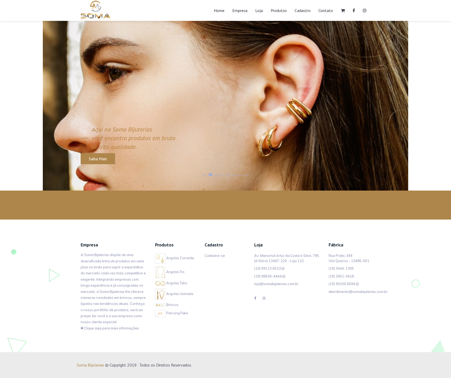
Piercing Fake (176, 313)
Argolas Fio (175, 272)
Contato (325, 10)
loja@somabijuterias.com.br (276, 284)
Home (219, 10)
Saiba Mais (98, 158)
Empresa (239, 10)
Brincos (172, 305)
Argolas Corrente (179, 258)
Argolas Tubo (176, 283)
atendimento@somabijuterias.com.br (358, 292)
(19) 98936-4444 (268, 276)
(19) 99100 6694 (342, 284)
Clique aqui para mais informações (111, 328)
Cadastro (303, 10)
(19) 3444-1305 (341, 268)
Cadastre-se (215, 255)
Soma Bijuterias (90, 365)
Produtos (279, 10)
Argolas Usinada (179, 294)
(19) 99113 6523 (267, 268)
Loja (259, 10)
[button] (204, 175)
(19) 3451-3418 (341, 276)
